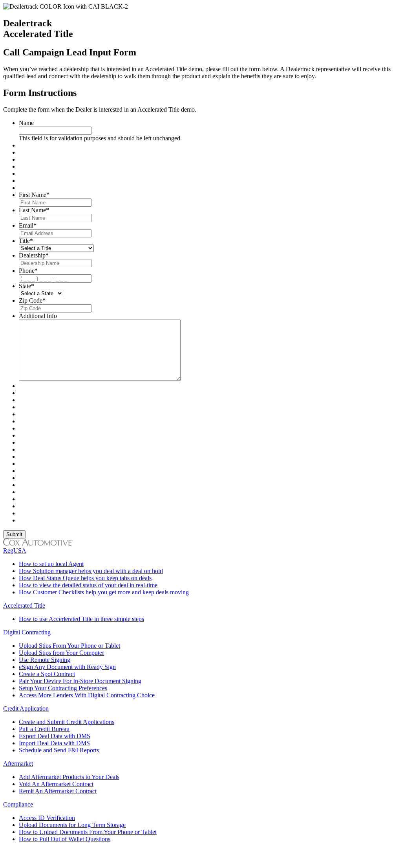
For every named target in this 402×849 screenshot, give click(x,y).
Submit (14, 534)
